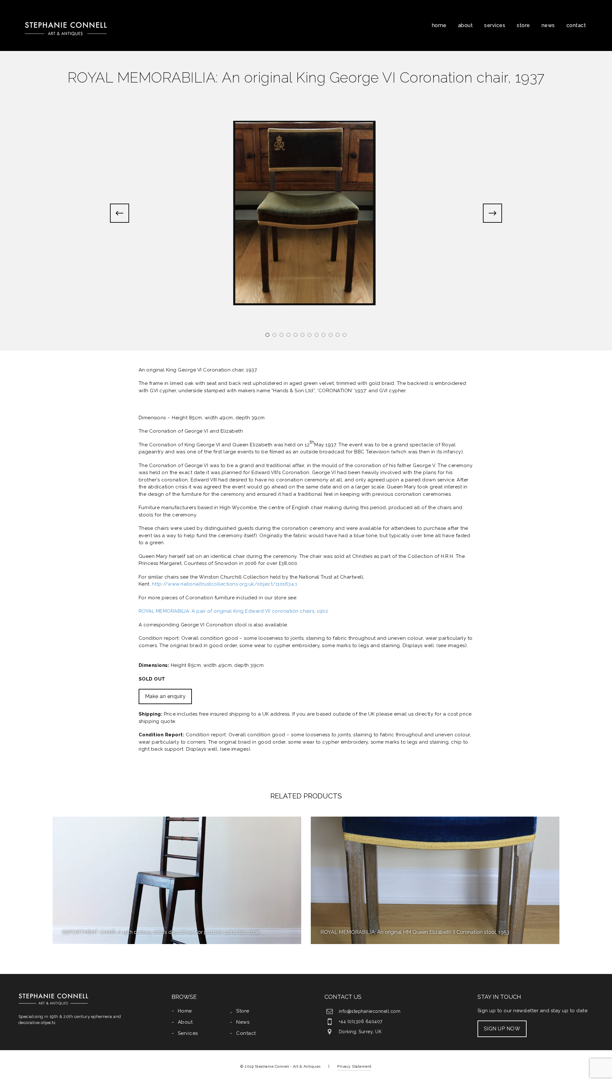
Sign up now (502, 1029)
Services (494, 25)
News (548, 25)
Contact (576, 25)
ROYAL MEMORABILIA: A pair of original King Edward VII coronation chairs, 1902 (233, 611)
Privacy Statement (354, 1066)
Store (523, 25)
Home (439, 25)
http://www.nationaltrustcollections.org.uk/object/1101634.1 (224, 584)
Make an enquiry (165, 696)
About (465, 25)
